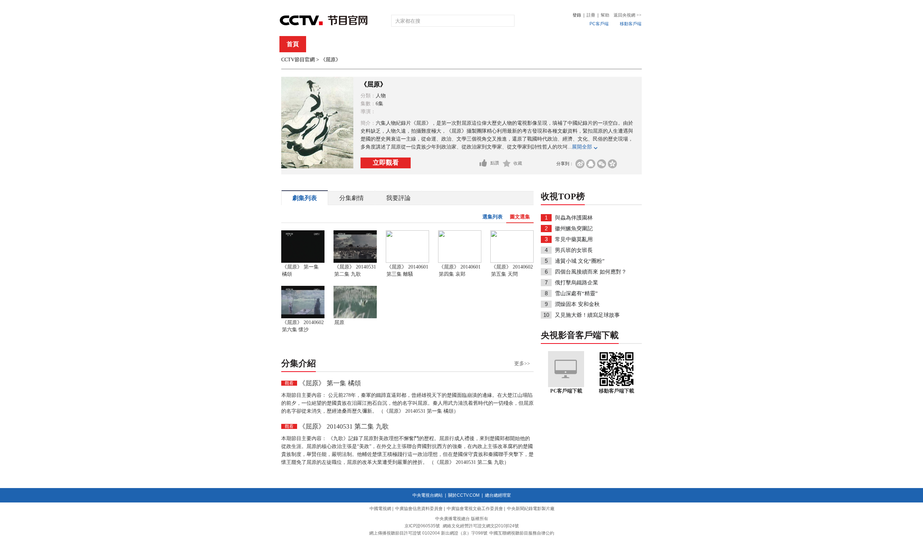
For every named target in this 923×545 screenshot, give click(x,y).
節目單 (354, 44)
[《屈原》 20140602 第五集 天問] (512, 261)
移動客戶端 (630, 23)
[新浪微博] (579, 163)
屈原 (339, 322)
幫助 (605, 15)
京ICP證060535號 (422, 525)
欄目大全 (437, 44)
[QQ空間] (612, 163)
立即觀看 (386, 162)
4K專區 (508, 44)
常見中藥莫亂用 (574, 239)
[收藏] (507, 163)
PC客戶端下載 (566, 391)
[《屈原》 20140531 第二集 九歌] (355, 261)
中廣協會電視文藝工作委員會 (475, 508)
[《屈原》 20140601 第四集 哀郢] (459, 261)
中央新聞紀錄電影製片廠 (531, 508)
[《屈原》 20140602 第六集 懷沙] (302, 316)
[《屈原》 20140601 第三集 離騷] (407, 261)
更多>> (522, 363)
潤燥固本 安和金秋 (577, 304)
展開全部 (582, 147)
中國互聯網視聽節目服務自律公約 (521, 533)
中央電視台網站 (427, 495)
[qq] (590, 163)
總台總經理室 (498, 495)
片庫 (478, 44)
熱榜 (570, 44)
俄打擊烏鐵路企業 (576, 282)
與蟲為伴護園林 (574, 218)
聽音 (541, 44)
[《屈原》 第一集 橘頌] (302, 261)
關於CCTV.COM (464, 495)
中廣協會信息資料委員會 (419, 508)
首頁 (293, 44)
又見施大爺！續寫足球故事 (587, 315)
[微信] (601, 163)
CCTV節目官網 (298, 59)
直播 (322, 44)
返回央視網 (627, 15)
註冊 (591, 15)
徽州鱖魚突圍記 (574, 228)
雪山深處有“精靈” (576, 293)
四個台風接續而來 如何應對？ (591, 272)
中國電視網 (380, 508)
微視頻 (602, 44)
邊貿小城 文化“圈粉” (580, 261)
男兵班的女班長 (574, 250)
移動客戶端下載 (616, 391)
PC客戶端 (599, 23)
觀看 (289, 383)
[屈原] (355, 316)
